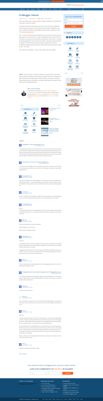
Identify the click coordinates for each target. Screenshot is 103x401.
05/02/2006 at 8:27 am (27, 260)
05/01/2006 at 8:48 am (27, 221)
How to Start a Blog (45, 383)
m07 (23, 343)
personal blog (52, 94)
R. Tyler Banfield (26, 204)
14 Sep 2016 (51, 121)
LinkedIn (29, 97)
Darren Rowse (25, 18)
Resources (44, 9)
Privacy (74, 399)
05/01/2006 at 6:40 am (27, 205)
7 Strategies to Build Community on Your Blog (50, 388)
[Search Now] (83, 9)
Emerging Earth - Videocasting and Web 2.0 (32, 144)
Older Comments (23, 353)
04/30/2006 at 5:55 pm (27, 193)
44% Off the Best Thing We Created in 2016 (54, 109)
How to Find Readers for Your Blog (48, 386)
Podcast (33, 9)
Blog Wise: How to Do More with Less (70, 390)
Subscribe (73, 26)
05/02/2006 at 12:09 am (27, 237)
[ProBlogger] (27, 5)
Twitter (50, 95)
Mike (23, 220)
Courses (55, 9)
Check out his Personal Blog (58, 1)
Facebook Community (78, 5)
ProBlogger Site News (40, 18)
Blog (3, 7)
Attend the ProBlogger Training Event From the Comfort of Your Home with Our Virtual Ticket (54, 130)
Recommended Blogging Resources (70, 394)
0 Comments (49, 18)
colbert (24, 286)
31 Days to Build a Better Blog (69, 383)
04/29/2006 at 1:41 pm (39, 145)
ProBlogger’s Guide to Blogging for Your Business (71, 388)
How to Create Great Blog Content (48, 385)
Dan (23, 310)
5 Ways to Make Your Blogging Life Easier (50, 391)
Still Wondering (40, 94)
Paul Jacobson (25, 236)
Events (60, 9)
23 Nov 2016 (51, 110)
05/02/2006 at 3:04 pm (56, 273)
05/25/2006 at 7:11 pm (27, 311)
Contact (81, 399)
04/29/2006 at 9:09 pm (44, 163)
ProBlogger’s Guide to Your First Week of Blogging (71, 386)
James (23, 296)
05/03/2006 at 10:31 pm (27, 287)
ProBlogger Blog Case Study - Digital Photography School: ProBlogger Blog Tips (40, 272)
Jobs (50, 9)
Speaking (70, 399)
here (36, 95)
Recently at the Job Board (26, 381)
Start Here (22, 9)
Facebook (54, 95)
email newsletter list (28, 32)
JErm (23, 259)
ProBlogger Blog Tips (47, 90)
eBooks (38, 9)
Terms (78, 399)
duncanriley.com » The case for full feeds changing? (34, 162)
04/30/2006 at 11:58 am (27, 177)
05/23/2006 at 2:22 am (27, 297)
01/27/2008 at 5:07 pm (27, 345)
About (44, 399)
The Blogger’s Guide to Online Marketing (71, 392)
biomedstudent (26, 176)
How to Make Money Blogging (47, 390)
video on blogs (37, 21)
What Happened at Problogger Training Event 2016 (54, 119)
